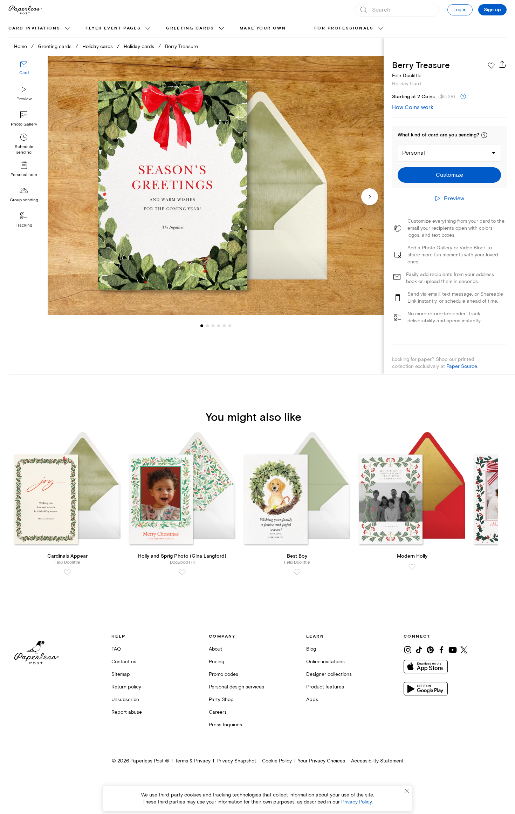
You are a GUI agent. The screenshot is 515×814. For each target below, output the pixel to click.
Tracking (24, 225)
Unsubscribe (125, 699)
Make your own (263, 28)
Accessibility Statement (377, 761)
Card (24, 72)
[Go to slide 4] (213, 325)
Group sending (24, 200)
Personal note (24, 174)
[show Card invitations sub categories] (67, 28)
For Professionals (344, 28)
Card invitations (34, 28)
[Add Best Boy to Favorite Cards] (297, 572)
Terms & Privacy (193, 761)
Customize (449, 175)
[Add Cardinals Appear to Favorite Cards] (67, 572)
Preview (24, 99)
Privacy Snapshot (236, 761)
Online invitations (325, 662)
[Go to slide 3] (207, 325)
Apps (312, 699)
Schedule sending (24, 149)
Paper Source (461, 366)
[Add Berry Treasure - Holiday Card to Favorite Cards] (491, 65)
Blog (311, 649)
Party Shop (221, 699)
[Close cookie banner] (407, 791)
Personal (413, 152)
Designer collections (329, 674)
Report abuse (126, 712)
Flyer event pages (113, 28)
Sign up (492, 10)
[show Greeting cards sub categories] (221, 28)
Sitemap (120, 674)
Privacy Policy (356, 802)
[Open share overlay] (502, 64)
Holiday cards (97, 46)
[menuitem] (39, 28)
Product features (325, 687)
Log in (460, 10)
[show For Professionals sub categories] (381, 28)
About (215, 649)
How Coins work (412, 107)
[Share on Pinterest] (430, 649)
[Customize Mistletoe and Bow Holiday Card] (215, 185)
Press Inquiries (225, 725)
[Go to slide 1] (201, 325)
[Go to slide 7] (229, 325)
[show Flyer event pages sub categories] (148, 28)
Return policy (126, 687)
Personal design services (236, 687)
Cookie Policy (277, 761)
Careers (218, 712)
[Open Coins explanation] (463, 96)
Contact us (123, 662)
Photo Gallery (24, 124)
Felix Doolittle (406, 76)
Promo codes (223, 674)
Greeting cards (190, 28)
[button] (484, 135)
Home (20, 46)
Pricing (216, 662)
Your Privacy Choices (321, 761)
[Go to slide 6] (224, 325)
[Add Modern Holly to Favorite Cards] (412, 567)
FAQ (116, 649)
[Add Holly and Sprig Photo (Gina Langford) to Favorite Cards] (182, 572)
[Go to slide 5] (218, 325)
